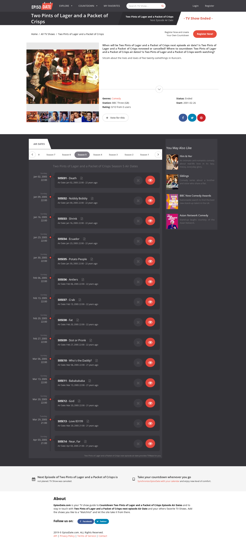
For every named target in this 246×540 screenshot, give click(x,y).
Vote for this (117, 117)
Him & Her (186, 156)
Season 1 (144, 154)
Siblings (184, 175)
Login (196, 5)
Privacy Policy (67, 535)
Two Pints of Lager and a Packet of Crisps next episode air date (111, 455)
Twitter (103, 521)
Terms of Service (86, 535)
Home (34, 34)
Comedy (116, 98)
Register (209, 5)
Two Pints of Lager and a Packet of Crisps (81, 34)
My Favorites (112, 5)
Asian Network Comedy (194, 215)
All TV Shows (48, 34)
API (55, 535)
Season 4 (97, 154)
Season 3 (113, 154)
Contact (103, 535)
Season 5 (82, 154)
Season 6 (66, 154)
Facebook (87, 521)
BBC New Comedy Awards (195, 195)
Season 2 (129, 154)
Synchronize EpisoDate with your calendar (158, 481)
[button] (96, 77)
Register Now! (205, 33)
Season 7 (51, 154)
